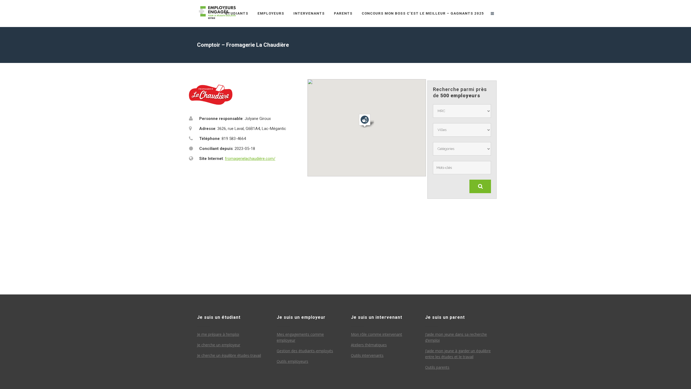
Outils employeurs (292, 361)
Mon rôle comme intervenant (376, 334)
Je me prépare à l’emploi (218, 334)
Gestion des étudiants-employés (305, 350)
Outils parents (437, 367)
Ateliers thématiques (369, 344)
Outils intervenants (367, 355)
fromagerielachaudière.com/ (250, 158)
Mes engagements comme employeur (300, 337)
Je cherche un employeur (218, 344)
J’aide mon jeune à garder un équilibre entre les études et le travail (458, 353)
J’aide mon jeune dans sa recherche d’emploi (456, 337)
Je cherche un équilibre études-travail (229, 355)
